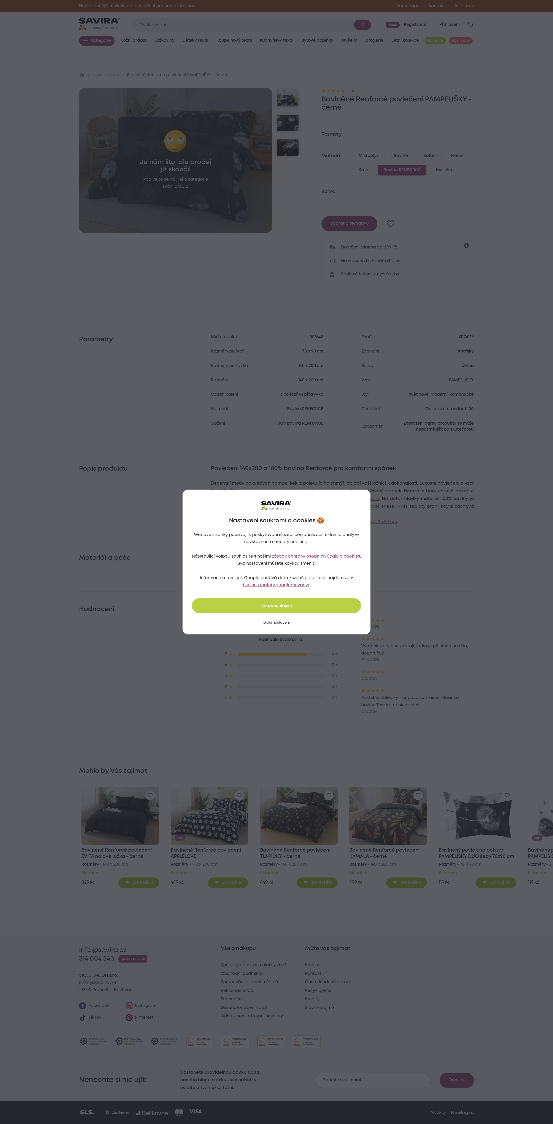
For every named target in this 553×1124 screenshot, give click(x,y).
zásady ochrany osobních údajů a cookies (316, 556)
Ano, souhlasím (276, 606)
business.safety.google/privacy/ (276, 585)
